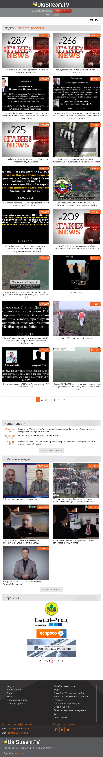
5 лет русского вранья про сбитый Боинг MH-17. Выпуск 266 (77, 71)
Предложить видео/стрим (42, 11)
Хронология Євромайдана (67, 703)
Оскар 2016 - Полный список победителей (38, 435)
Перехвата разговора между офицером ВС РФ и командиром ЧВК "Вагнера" (26, 204)
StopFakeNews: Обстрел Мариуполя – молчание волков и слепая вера (25, 71)
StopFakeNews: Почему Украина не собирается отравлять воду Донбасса (26, 160)
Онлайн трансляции (64, 686)
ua (47, 14)
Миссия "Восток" (62, 706)
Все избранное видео (51, 589)
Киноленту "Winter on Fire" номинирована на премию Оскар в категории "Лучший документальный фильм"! (56, 443)
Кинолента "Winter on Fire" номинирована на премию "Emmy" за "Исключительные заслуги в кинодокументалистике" (56, 430)
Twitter (68, 728)
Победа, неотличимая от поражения (20, 499)
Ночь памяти (60, 717)
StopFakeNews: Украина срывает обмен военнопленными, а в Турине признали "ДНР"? (77, 247)
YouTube (62, 728)
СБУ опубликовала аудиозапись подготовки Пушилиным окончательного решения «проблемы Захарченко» (25, 115)
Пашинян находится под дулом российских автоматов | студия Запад (73, 541)
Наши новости (14, 689)
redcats (19, 753)
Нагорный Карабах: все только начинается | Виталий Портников (24, 582)
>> (63, 399)
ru (52, 14)
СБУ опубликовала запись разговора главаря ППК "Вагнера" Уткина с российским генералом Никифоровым (25, 340)
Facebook (55, 728)
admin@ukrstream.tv (18, 732)
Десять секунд (77, 292)
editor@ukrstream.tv (18, 728)
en (57, 14)
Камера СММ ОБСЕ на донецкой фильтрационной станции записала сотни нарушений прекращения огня (77, 386)
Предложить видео (17, 699)
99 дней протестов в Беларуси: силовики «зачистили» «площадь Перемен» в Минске (73, 500)
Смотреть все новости (51, 450)
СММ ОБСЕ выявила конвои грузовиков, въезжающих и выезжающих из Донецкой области (77, 160)
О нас (10, 693)
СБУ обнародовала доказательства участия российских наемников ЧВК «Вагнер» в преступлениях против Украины (26, 248)
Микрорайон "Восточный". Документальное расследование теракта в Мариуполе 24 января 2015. (25, 294)
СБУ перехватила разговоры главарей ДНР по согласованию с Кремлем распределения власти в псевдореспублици (77, 115)
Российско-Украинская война (69, 693)
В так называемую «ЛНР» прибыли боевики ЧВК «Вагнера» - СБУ (26, 385)
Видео (9, 28)
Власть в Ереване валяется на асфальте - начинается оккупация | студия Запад (22, 541)
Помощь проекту (16, 703)
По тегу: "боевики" (31, 28)
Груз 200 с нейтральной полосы (77, 338)
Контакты (12, 696)
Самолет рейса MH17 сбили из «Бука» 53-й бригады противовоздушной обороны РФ (77, 204)
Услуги (10, 686)
